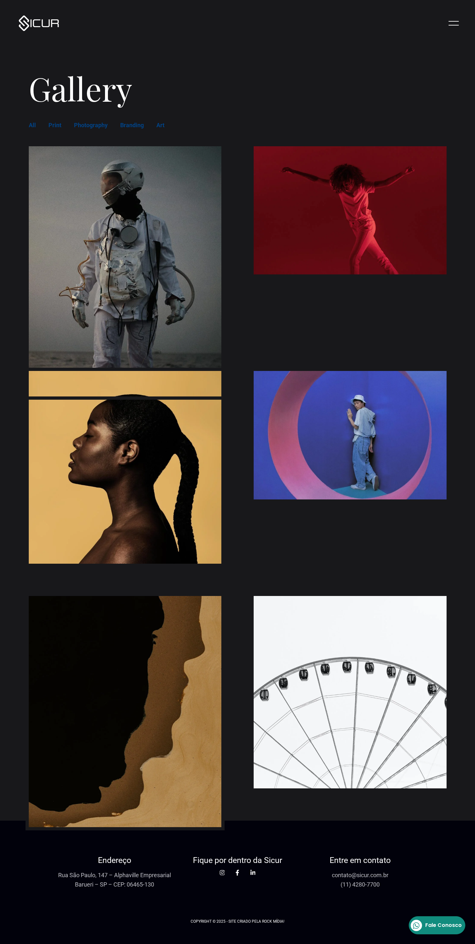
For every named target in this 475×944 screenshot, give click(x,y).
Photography (91, 125)
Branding (132, 125)
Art (160, 125)
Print (54, 125)
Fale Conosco (443, 925)
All (32, 125)
